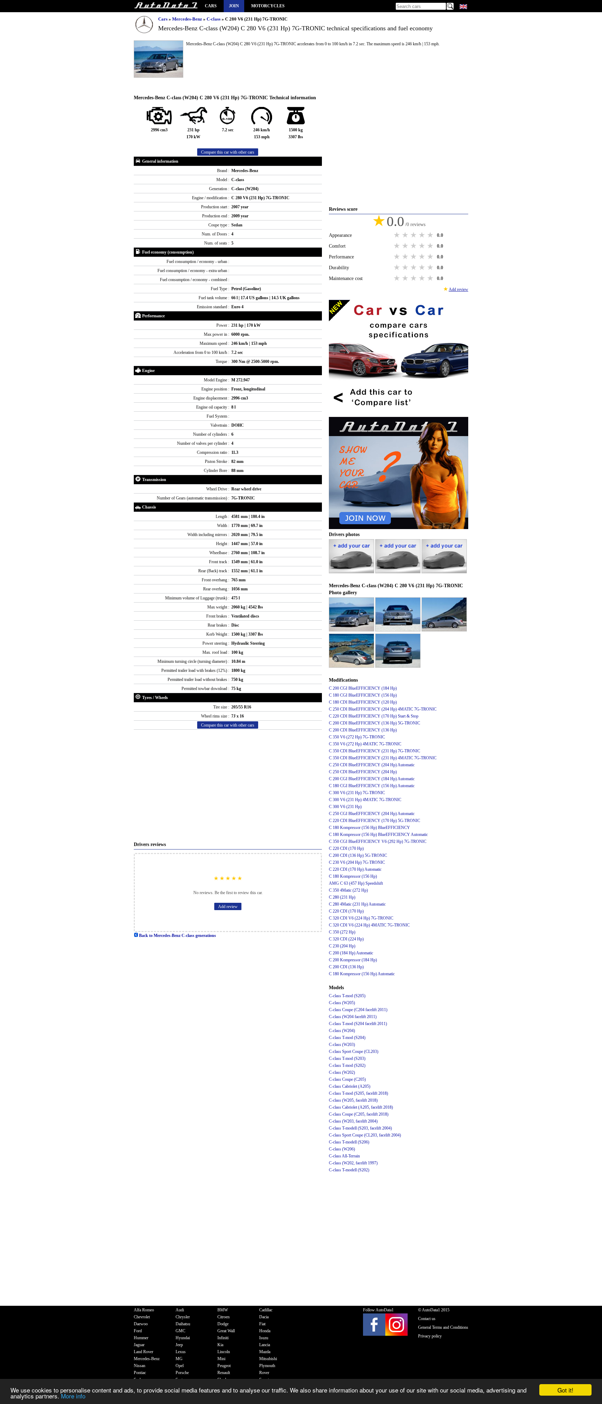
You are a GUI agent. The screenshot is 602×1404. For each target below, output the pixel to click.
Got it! (565, 1390)
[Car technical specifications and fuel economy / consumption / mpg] (166, 6)
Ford (138, 1330)
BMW (222, 1310)
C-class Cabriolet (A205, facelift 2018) (361, 1107)
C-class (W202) (342, 1072)
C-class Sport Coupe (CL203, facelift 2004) (365, 1135)
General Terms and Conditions (443, 1327)
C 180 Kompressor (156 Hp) (353, 876)
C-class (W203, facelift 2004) (353, 1121)
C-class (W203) (342, 1044)
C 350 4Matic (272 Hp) (348, 890)
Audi (180, 1310)
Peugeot (224, 1365)
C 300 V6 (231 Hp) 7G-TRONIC (357, 792)
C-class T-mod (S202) (347, 1065)
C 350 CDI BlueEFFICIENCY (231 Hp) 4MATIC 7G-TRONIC (383, 757)
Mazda (264, 1351)
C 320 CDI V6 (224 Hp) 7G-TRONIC (361, 918)
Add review (228, 906)
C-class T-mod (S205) (347, 995)
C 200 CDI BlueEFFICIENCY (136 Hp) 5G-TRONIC (374, 723)
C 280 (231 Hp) (342, 897)
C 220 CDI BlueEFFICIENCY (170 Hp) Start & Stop (373, 716)
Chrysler (183, 1316)
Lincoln (223, 1351)
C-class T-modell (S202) (349, 1170)
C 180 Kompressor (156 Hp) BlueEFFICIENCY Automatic (378, 834)
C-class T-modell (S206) (349, 1142)
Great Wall (226, 1330)
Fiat (262, 1323)
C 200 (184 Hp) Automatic (351, 953)
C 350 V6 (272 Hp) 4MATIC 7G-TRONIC (365, 744)
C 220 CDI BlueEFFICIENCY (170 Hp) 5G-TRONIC (374, 820)
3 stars (414, 235)
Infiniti (223, 1337)
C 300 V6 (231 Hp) (345, 806)
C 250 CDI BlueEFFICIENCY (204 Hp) (363, 771)
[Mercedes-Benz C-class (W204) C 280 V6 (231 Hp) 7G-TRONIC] (352, 630)
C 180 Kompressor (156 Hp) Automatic (362, 973)
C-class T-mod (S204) (347, 1037)
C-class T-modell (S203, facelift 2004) (360, 1128)
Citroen (223, 1316)
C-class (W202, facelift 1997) (353, 1163)
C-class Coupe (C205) (347, 1079)
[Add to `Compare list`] (398, 413)
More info (73, 1395)
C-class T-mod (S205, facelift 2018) (358, 1093)
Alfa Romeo (144, 1310)
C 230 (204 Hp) (342, 946)
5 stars (431, 235)
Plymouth (267, 1365)
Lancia (264, 1344)
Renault (223, 1372)
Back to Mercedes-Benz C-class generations (177, 935)
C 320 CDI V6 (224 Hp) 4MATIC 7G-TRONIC (369, 925)
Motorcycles (268, 5)
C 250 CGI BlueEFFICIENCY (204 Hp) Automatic (372, 813)
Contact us (426, 1318)
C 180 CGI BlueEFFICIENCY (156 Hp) (363, 695)
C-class (214, 19)
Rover (264, 1372)
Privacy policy (430, 1336)
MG (179, 1358)
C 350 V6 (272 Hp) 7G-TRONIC (357, 737)
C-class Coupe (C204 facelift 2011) (358, 1009)
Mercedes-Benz (187, 19)
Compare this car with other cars (227, 152)
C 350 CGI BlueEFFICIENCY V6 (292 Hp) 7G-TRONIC (377, 841)
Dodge (223, 1323)
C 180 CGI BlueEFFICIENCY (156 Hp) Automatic (372, 785)
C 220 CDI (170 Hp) (346, 848)
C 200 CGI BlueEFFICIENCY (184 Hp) (363, 688)
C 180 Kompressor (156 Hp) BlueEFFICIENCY (369, 827)
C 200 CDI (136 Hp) (346, 966)
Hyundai (183, 1337)
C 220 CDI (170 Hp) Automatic (355, 869)
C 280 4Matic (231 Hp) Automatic (357, 904)
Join (234, 5)
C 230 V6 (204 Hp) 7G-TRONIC (357, 862)
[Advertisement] (228, 785)
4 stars (422, 235)
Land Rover (143, 1351)
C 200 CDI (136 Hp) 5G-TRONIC (358, 855)
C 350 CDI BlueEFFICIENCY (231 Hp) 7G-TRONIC (374, 750)
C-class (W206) (342, 1149)
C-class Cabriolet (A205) (349, 1086)
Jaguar (139, 1344)
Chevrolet (142, 1316)
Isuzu (263, 1337)
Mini (221, 1358)
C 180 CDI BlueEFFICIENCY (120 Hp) (363, 702)
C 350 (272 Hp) (342, 932)
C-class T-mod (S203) (347, 1058)
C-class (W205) (342, 1002)
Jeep (179, 1344)
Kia (220, 1344)
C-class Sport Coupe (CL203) (353, 1051)
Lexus (181, 1351)
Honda (264, 1330)
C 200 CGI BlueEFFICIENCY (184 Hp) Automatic (372, 778)
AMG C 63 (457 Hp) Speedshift (356, 883)
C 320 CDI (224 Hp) (346, 939)
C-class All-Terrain (344, 1156)
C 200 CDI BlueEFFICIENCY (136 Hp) (363, 730)
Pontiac (140, 1372)
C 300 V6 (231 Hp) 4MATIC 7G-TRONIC (365, 799)
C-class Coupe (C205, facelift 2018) (358, 1114)
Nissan (139, 1365)
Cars (211, 5)
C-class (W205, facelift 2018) (353, 1100)
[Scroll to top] (569, 1378)
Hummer (141, 1337)
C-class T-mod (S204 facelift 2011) (358, 1023)
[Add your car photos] (352, 571)
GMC (180, 1330)
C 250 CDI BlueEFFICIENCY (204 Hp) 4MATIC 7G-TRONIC (383, 709)
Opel (180, 1365)
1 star (397, 235)
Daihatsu (183, 1323)
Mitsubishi (268, 1358)
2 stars (406, 235)
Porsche (182, 1372)
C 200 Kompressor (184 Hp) (353, 959)
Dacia (264, 1316)
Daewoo (141, 1323)
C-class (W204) (342, 1030)
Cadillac (265, 1310)
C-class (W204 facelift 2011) (353, 1016)
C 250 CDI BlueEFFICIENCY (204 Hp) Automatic (372, 764)
